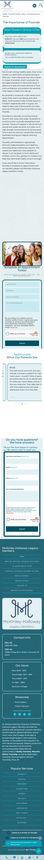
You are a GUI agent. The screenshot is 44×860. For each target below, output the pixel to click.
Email (11, 467)
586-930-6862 (16, 57)
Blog (23, 14)
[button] (34, 6)
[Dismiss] (40, 838)
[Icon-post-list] (29, 714)
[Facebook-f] (14, 714)
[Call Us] (7, 857)
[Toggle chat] (38, 851)
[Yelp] (24, 714)
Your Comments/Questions (15, 489)
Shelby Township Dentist (11, 14)
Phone (12, 478)
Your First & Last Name (17, 456)
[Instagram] (19, 714)
